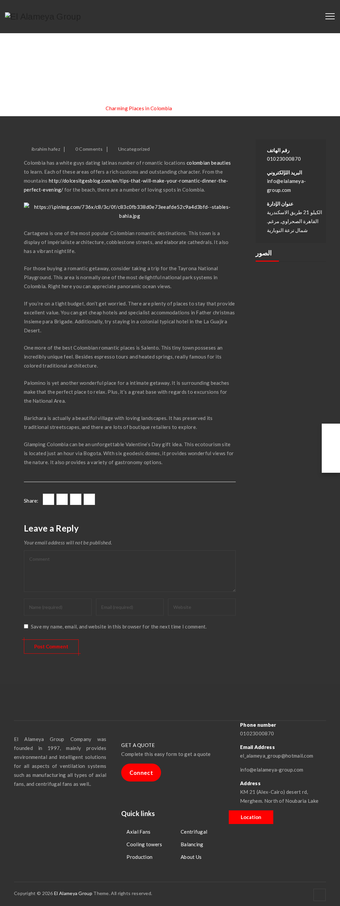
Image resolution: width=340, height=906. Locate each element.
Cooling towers (144, 844)
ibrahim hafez (46, 149)
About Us (191, 857)
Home (34, 108)
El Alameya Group (73, 893)
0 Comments (89, 149)
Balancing (192, 844)
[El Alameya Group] (43, 16)
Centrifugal (194, 832)
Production (139, 857)
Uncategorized (134, 149)
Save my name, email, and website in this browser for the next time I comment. (119, 626)
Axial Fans (138, 832)
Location (251, 817)
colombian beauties (209, 163)
